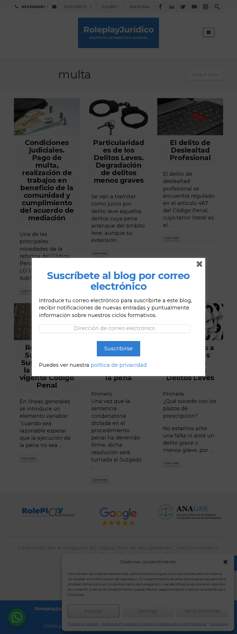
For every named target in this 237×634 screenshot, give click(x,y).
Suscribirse (118, 348)
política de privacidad (119, 365)
